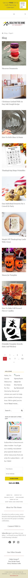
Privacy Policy (9, 497)
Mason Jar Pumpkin (9, 275)
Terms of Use (14, 499)
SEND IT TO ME (22, 5)
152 (22, 359)
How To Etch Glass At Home (12, 137)
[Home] (2, 33)
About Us (9, 495)
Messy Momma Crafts (14, 563)
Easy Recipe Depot (14, 561)
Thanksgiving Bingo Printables (13, 170)
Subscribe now (6, 533)
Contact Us (18, 495)
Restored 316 (14, 575)
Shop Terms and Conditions (14, 501)
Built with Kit (14, 483)
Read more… (13, 403)
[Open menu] (14, 14)
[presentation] (14, 53)
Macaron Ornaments (10, 68)
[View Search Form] (25, 14)
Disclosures (20, 497)
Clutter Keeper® (14, 559)
